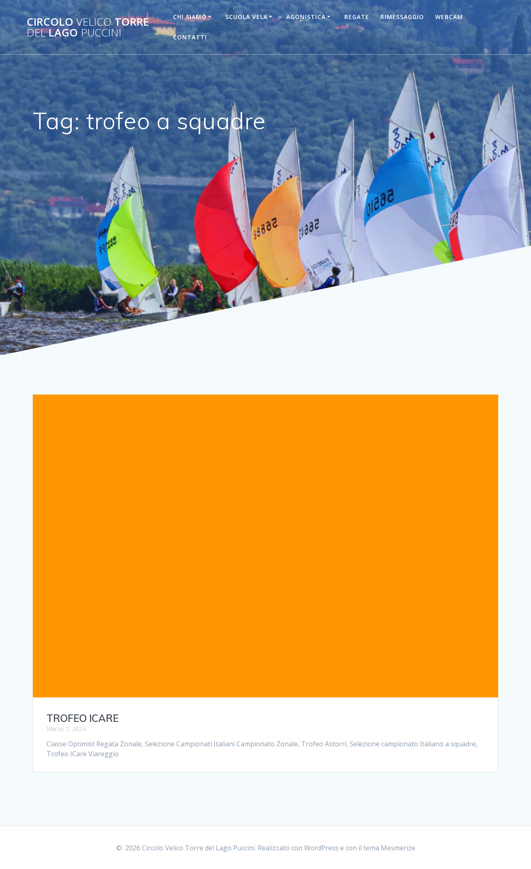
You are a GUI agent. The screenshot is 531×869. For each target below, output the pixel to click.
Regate (356, 17)
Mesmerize (398, 847)
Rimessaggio (402, 17)
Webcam (449, 17)
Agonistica (306, 17)
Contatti (190, 37)
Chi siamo (190, 17)
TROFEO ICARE (82, 718)
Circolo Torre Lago (88, 27)
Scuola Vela (246, 17)
